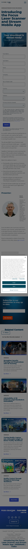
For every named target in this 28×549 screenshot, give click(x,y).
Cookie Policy (14, 278)
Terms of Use (22, 278)
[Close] (25, 257)
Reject (14, 286)
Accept (14, 282)
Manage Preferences (14, 290)
